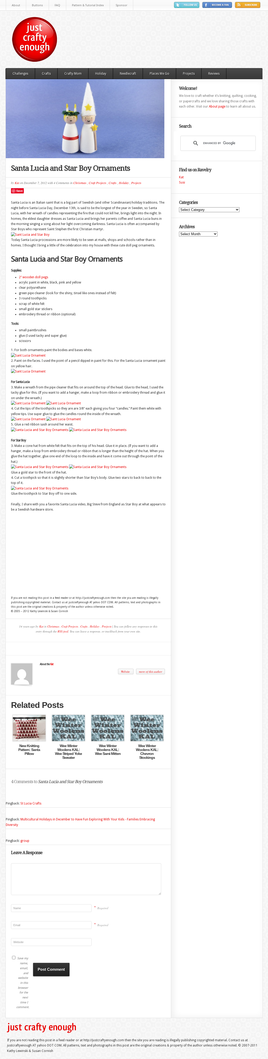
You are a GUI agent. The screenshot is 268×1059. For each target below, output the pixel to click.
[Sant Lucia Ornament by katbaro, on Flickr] (28, 355)
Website (126, 671)
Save (19, 191)
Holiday (100, 73)
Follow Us (187, 7)
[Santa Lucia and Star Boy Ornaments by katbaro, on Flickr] (39, 430)
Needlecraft (128, 73)
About (16, 5)
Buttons (37, 5)
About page (217, 106)
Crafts (46, 73)
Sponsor (121, 5)
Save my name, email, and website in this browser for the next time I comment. (22, 983)
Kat (17, 183)
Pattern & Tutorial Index (88, 5)
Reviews (214, 73)
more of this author (150, 671)
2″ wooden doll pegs (33, 277)
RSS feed (63, 631)
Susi (182, 182)
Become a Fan (218, 7)
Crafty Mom (73, 73)
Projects (189, 73)
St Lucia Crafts (30, 803)
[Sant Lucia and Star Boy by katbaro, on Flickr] (30, 234)
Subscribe (248, 7)
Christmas (79, 183)
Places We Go (159, 73)
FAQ (57, 5)
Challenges (20, 73)
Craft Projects (97, 183)
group (24, 841)
